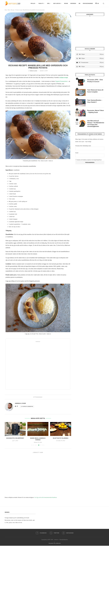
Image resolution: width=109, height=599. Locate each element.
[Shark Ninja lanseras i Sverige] (37, 429)
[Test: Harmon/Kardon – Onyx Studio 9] (80, 102)
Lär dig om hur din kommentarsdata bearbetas (45, 497)
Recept (12, 10)
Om (79, 3)
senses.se (56, 539)
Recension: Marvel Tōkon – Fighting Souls (95, 111)
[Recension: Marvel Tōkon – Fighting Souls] (80, 113)
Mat (9, 10)
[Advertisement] (37, 366)
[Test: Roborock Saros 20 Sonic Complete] (80, 92)
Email (76, 152)
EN (98, 3)
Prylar (33, 3)
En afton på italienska (60, 438)
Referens (73, 3)
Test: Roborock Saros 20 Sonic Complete (95, 91)
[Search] (103, 3)
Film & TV (41, 3)
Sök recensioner (88, 3)
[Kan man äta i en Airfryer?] (15, 429)
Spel (48, 3)
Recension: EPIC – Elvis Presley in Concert (95, 80)
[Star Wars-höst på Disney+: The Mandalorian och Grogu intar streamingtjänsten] (80, 123)
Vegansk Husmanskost (61, 81)
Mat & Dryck (57, 3)
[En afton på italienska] (60, 429)
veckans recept (63, 77)
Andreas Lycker (33, 70)
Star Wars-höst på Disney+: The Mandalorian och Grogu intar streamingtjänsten (95, 123)
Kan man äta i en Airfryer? (15, 438)
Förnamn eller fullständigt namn (83, 145)
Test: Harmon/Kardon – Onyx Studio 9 (94, 101)
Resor (66, 3)
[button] (7, 433)
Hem (6, 10)
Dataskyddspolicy (63, 539)
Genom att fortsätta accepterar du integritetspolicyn (89, 159)
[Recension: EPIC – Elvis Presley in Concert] (80, 82)
